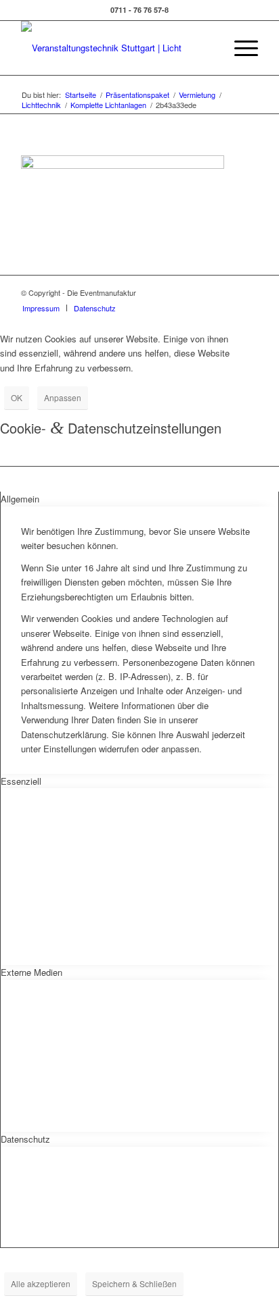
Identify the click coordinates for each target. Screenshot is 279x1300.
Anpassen (62, 397)
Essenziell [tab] (21, 781)
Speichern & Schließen (134, 1283)
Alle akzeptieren (40, 1283)
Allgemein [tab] (20, 498)
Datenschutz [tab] (25, 1139)
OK (16, 397)
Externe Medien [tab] (31, 972)
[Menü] (239, 48)
